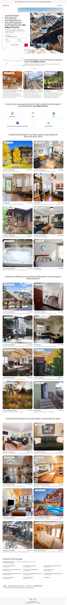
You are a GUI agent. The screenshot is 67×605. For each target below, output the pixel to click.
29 (19, 60)
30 (22, 60)
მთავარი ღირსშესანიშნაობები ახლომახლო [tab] (25, 561)
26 (12, 60)
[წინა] (31, 69)
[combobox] (16, 36)
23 (22, 58)
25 (9, 60)
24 (6, 60)
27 (14, 60)
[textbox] (10, 41)
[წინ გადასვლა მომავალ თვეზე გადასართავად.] (22, 44)
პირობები (38, 602)
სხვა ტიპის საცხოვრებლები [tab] (8, 561)
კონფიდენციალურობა (30, 602)
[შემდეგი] (35, 69)
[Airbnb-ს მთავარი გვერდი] (6, 5)
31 (6, 63)
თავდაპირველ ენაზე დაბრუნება (44, 1)
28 (17, 60)
